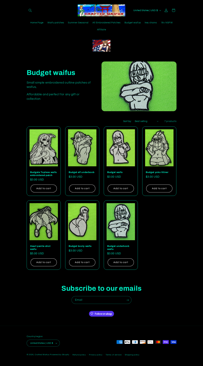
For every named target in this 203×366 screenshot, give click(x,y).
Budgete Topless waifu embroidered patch (43, 173)
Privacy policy (95, 355)
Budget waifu (115, 172)
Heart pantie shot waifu (40, 247)
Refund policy (79, 355)
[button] (30, 10)
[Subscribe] (127, 300)
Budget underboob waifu (118, 247)
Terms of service (114, 355)
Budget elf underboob (81, 172)
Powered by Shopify (59, 355)
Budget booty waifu (80, 246)
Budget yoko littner (157, 172)
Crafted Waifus (42, 355)
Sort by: (127, 121)
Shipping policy (132, 355)
